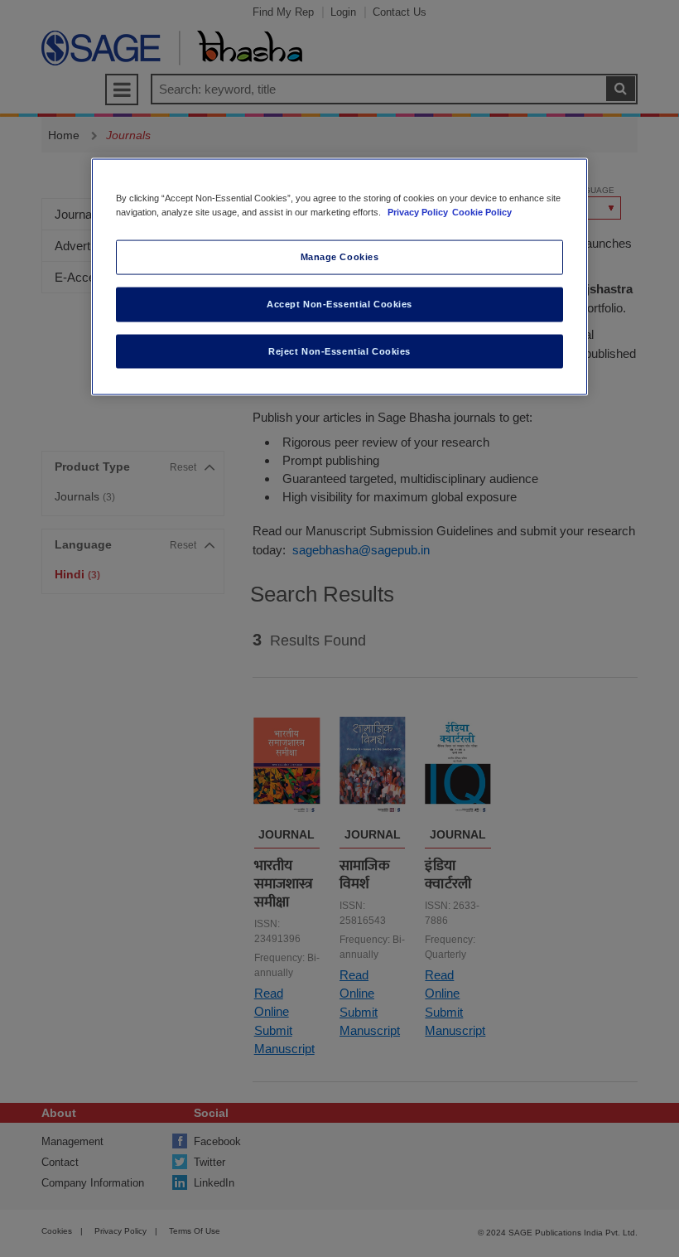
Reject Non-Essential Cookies (339, 350)
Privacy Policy (418, 211)
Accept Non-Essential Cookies (339, 303)
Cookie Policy (482, 211)
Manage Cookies (340, 256)
